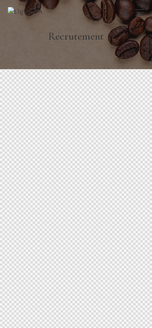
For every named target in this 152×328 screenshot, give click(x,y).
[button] (139, 12)
